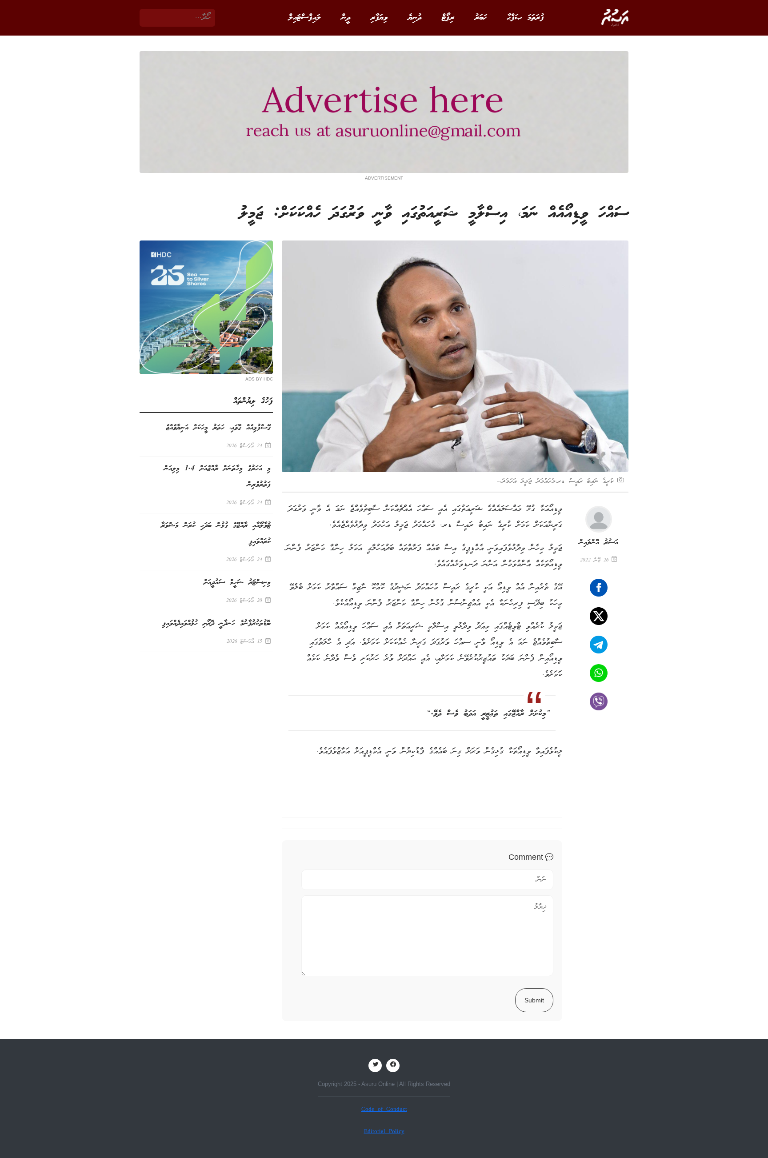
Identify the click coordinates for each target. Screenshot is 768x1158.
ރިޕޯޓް (448, 17)
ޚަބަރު (481, 17)
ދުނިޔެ (414, 17)
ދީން (345, 17)
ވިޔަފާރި (379, 17)
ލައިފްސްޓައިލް (304, 17)
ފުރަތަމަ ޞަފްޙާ (525, 17)
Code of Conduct (384, 1110)
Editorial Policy (384, 1132)
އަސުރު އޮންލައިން (598, 543)
